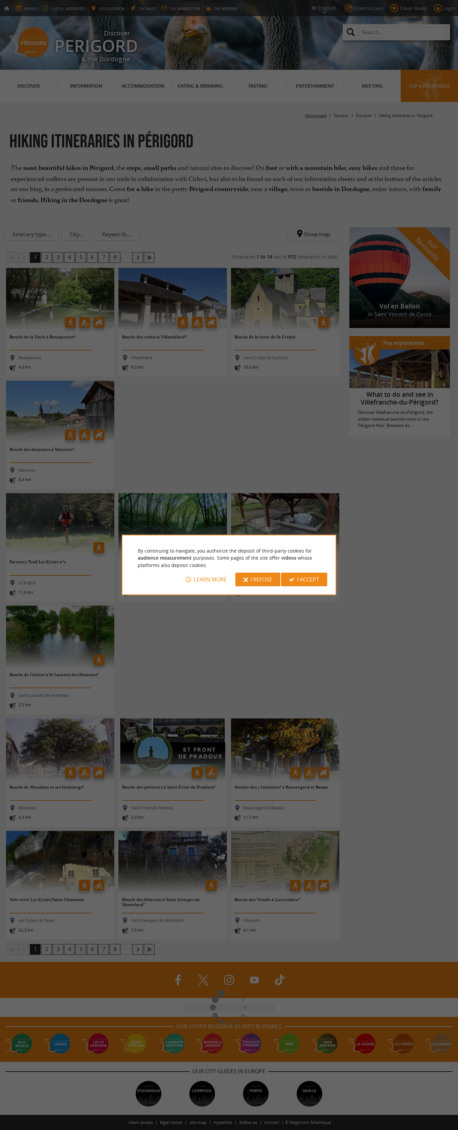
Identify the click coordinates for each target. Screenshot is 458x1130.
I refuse (261, 579)
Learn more (210, 579)
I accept (308, 579)
